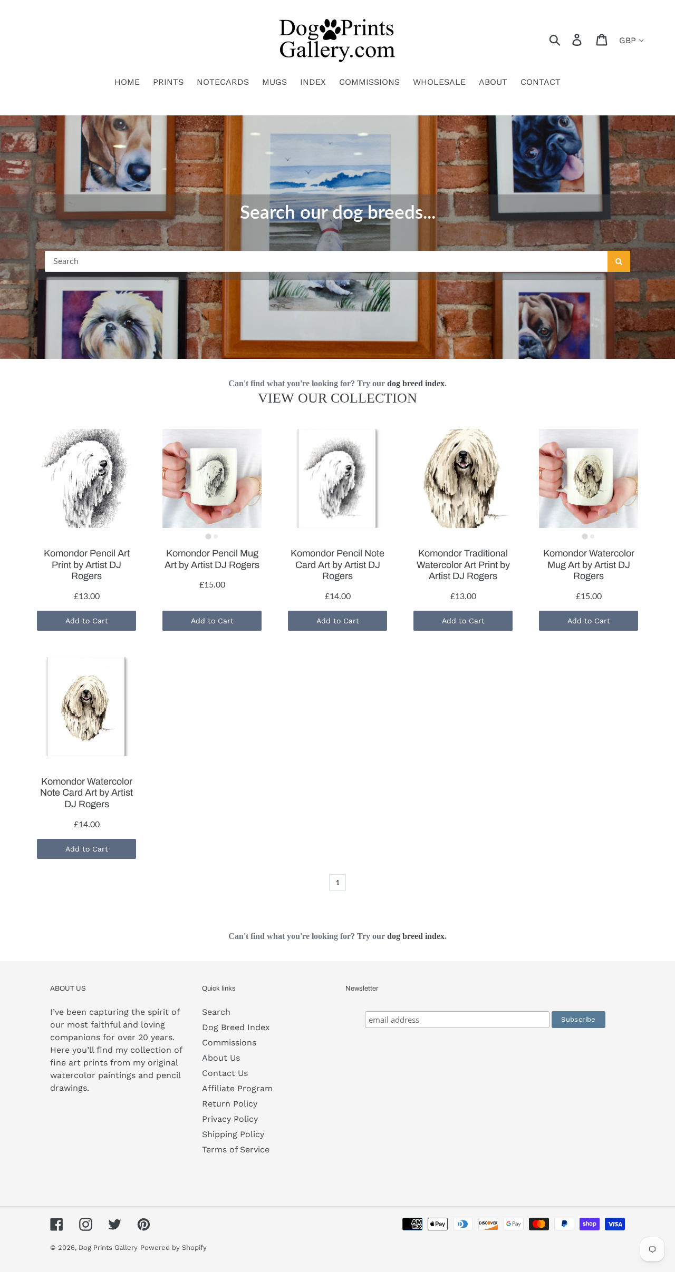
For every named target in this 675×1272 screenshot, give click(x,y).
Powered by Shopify (173, 1247)
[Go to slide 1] (208, 536)
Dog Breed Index (236, 1027)
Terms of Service (235, 1149)
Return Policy (229, 1104)
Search (216, 1012)
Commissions (229, 1043)
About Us (221, 1058)
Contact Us (225, 1073)
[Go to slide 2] (216, 536)
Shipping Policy (233, 1134)
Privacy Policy (230, 1119)
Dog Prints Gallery (108, 1247)
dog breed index (416, 383)
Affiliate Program (237, 1088)
